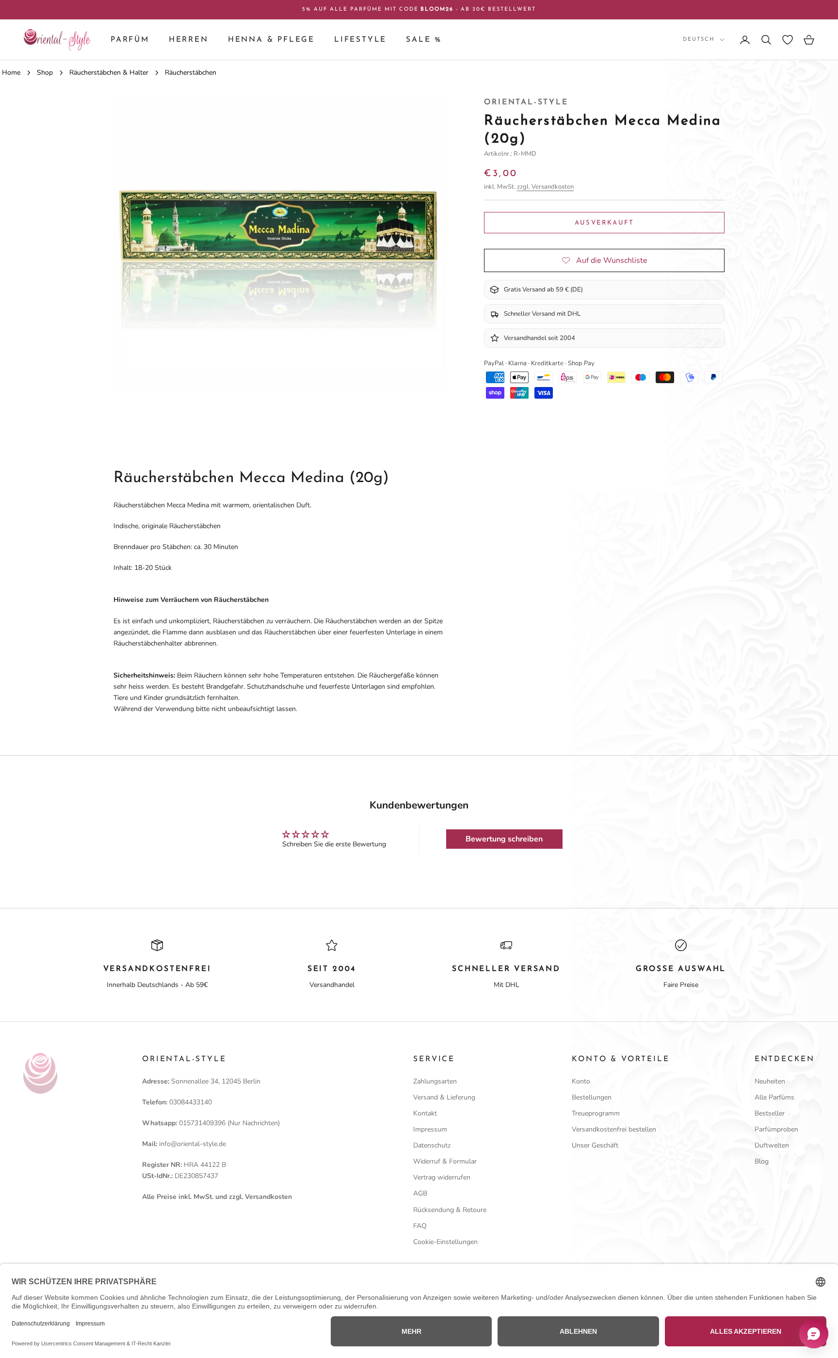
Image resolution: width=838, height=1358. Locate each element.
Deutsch (699, 39)
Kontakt (425, 1113)
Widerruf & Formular (445, 1161)
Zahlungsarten (435, 1081)
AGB (420, 1193)
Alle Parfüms (774, 1097)
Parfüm (130, 40)
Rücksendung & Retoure (449, 1209)
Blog (762, 1161)
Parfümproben (776, 1129)
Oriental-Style (526, 102)
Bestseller (770, 1113)
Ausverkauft (604, 222)
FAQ (420, 1225)
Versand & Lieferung (444, 1097)
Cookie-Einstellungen (445, 1241)
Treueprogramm (596, 1113)
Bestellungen (592, 1097)
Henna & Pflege (271, 40)
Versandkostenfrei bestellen (614, 1129)
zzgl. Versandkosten (545, 186)
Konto (581, 1081)
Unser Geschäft (595, 1145)
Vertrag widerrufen (441, 1177)
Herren (189, 40)
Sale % (424, 40)
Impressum (430, 1129)
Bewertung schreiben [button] (504, 839)
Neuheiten (770, 1081)
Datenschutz (432, 1145)
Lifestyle (360, 40)
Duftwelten (772, 1145)
